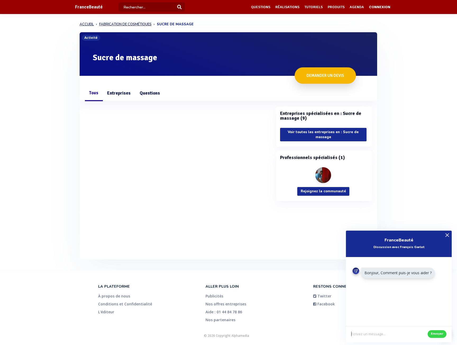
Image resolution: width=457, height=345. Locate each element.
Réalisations (287, 7)
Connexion (379, 7)
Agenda (357, 7)
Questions (260, 7)
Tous (93, 93)
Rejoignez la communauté (323, 191)
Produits (336, 7)
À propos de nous (114, 296)
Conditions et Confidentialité (125, 303)
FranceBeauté (89, 7)
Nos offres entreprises (225, 303)
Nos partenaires (220, 319)
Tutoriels (313, 7)
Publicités (214, 296)
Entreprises (119, 93)
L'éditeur (106, 311)
